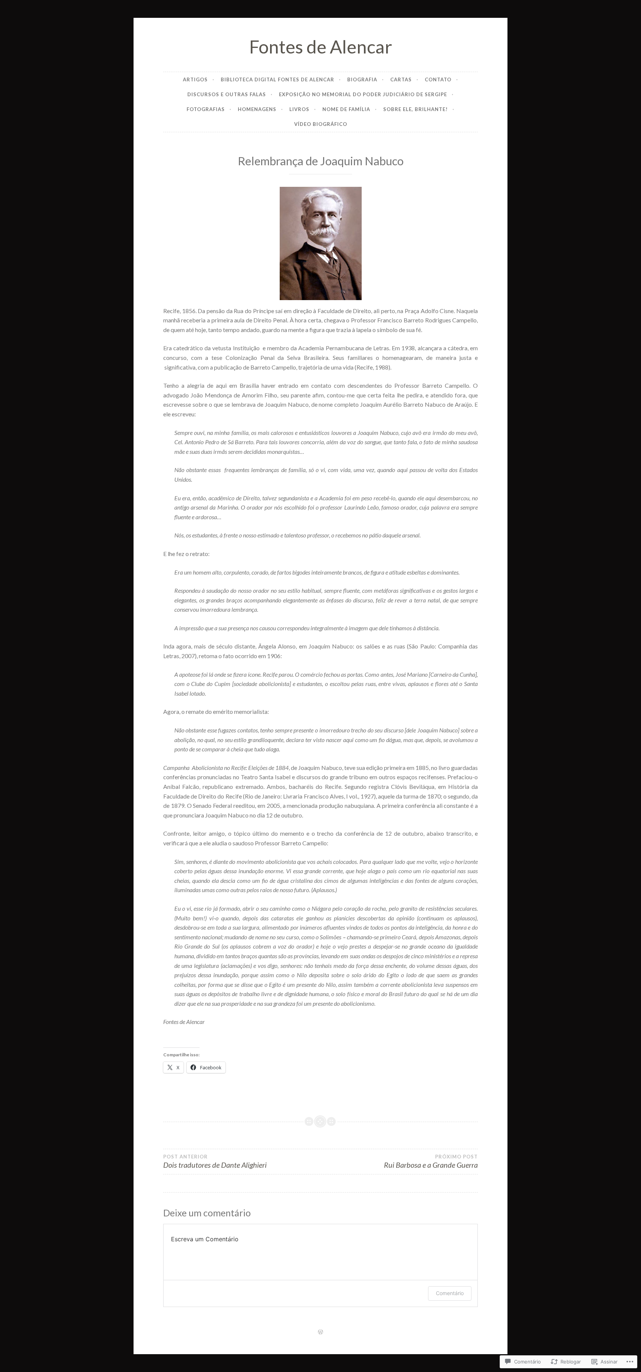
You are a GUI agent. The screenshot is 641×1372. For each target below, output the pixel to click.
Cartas (401, 79)
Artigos (195, 79)
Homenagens (257, 109)
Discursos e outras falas (226, 94)
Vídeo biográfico (320, 124)
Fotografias (206, 109)
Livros (299, 109)
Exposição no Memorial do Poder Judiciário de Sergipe (363, 94)
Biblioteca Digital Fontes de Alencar (277, 79)
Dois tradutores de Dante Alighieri (215, 1161)
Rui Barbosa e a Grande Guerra (431, 1161)
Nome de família (346, 109)
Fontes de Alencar (320, 46)
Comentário (450, 1293)
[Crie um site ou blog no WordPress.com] (320, 1332)
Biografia (362, 79)
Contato (438, 79)
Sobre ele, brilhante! (415, 109)
